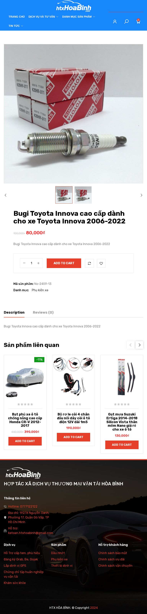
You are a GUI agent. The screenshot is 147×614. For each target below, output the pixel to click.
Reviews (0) (43, 312)
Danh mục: (21, 290)
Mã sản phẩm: (23, 284)
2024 (94, 608)
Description (14, 312)
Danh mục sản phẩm (77, 16)
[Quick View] (15, 379)
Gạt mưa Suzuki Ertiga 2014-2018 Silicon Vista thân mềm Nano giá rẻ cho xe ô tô (121, 422)
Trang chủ (17, 16)
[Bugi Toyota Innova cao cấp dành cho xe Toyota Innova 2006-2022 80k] (64, 195)
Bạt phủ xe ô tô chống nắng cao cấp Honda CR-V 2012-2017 (25, 420)
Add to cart (64, 263)
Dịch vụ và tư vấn (42, 16)
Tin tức (14, 25)
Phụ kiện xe (40, 290)
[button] (139, 345)
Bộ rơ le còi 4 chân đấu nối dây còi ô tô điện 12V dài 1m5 (73, 418)
